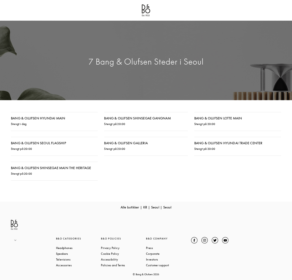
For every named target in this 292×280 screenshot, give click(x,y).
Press (164, 248)
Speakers (77, 253)
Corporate (168, 253)
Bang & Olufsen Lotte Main (218, 118)
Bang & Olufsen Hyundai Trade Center (228, 143)
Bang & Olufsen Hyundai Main (38, 118)
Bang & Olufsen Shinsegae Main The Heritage (51, 168)
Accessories (78, 265)
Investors (167, 259)
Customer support (168, 265)
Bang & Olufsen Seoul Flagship (38, 143)
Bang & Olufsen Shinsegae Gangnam (137, 118)
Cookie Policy (123, 253)
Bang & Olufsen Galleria (126, 143)
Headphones (78, 248)
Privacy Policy (123, 248)
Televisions (78, 259)
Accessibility (123, 259)
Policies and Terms (123, 265)
